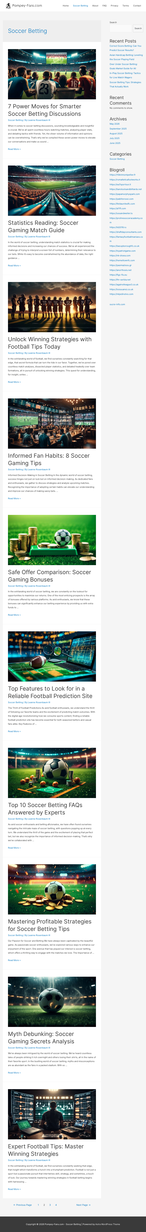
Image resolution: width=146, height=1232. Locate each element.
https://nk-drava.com (120, 255)
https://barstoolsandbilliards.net (126, 189)
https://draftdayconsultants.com (126, 232)
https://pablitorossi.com (121, 199)
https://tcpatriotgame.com (123, 250)
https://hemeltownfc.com (122, 260)
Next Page (83, 1205)
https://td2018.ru (118, 227)
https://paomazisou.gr (121, 265)
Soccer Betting (80, 5)
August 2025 (116, 133)
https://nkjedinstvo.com (121, 294)
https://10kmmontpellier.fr (123, 174)
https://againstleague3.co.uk (124, 284)
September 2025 (118, 128)
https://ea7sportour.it (120, 184)
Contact (137, 5)
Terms (125, 5)
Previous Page (22, 1205)
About (95, 5)
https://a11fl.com (118, 208)
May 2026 (114, 123)
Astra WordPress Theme (107, 1224)
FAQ (105, 5)
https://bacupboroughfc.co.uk (124, 246)
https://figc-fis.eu (118, 274)
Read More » (14, 149)
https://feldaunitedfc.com (122, 203)
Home (66, 5)
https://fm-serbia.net (120, 279)
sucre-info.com (117, 304)
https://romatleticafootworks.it (125, 179)
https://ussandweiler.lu (121, 213)
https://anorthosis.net (120, 270)
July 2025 (114, 138)
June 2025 (115, 143)
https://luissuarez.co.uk (121, 289)
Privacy (114, 5)
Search (113, 22)
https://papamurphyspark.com (125, 194)
